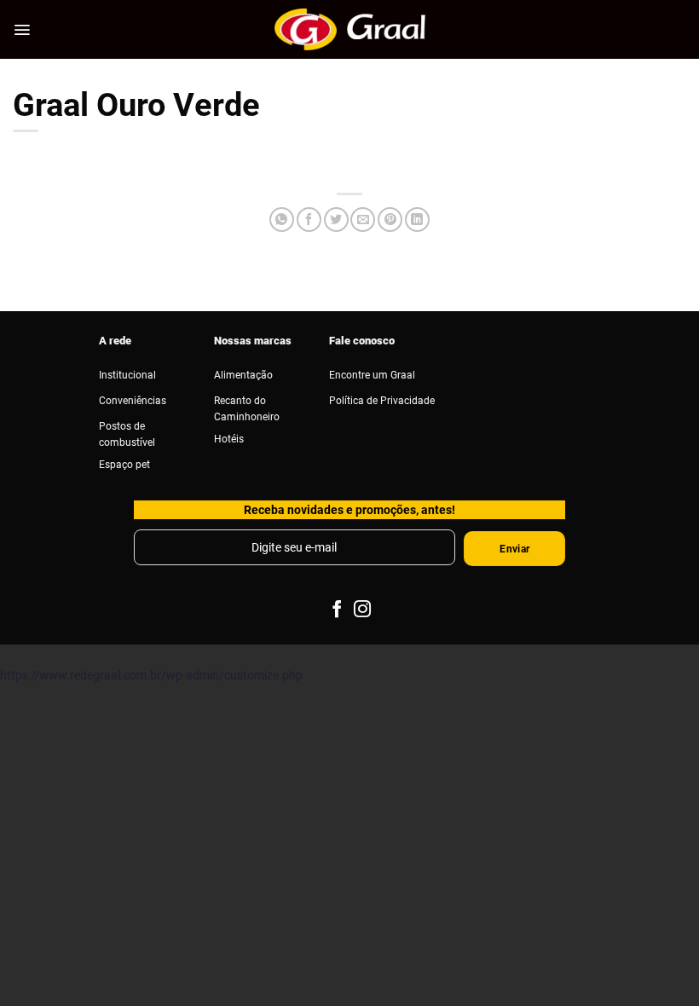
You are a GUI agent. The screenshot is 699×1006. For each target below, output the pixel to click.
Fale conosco (362, 340)
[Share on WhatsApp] (281, 219)
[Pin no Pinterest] (390, 219)
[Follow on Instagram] (362, 610)
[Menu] (22, 29)
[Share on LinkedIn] (417, 219)
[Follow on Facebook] (335, 610)
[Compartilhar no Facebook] (309, 219)
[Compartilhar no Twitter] (336, 219)
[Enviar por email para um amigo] (362, 219)
